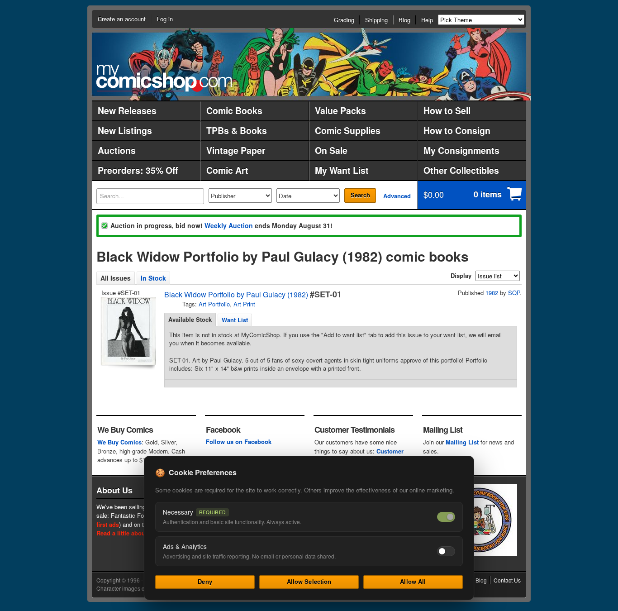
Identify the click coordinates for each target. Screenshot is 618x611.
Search (360, 195)
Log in (165, 18)
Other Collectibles (461, 170)
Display (461, 275)
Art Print (244, 304)
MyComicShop (164, 78)
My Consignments (461, 150)
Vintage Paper (236, 150)
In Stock (153, 277)
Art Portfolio (214, 304)
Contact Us (507, 580)
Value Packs (340, 110)
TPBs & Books (236, 130)
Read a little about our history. (138, 533)
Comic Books (234, 110)
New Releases (127, 110)
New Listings (125, 130)
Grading (344, 19)
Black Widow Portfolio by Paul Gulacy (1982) (236, 294)
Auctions (117, 150)
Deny (205, 581)
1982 (491, 292)
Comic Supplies (347, 130)
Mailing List (462, 442)
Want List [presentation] (235, 319)
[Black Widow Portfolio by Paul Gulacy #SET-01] (127, 331)
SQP (514, 292)
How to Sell (447, 110)
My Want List (342, 170)
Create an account (122, 18)
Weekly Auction (228, 225)
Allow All (413, 581)
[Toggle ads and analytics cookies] (446, 551)
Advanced (397, 196)
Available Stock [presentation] (190, 319)
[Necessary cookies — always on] (446, 517)
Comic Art (227, 170)
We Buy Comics (119, 442)
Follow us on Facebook (238, 441)
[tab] (190, 319)
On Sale (331, 150)
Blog (404, 19)
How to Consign (456, 130)
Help (427, 19)
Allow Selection (309, 581)
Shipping (376, 19)
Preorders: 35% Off (138, 170)
